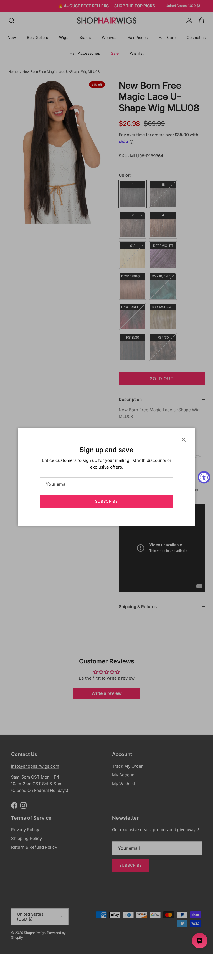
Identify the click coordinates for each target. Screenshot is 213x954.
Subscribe (106, 501)
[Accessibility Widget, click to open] (204, 477)
